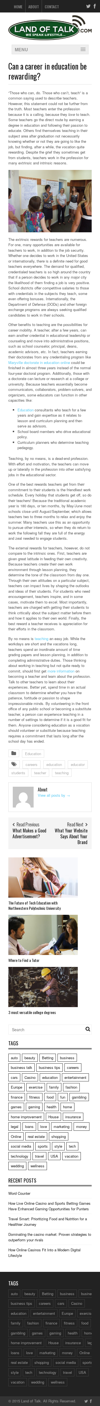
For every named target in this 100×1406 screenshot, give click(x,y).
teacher (40, 772)
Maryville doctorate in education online (39, 362)
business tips (49, 1067)
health (51, 1106)
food (50, 1097)
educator (78, 764)
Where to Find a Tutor (23, 960)
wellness (37, 1165)
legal (14, 1126)
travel (39, 1156)
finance (16, 1097)
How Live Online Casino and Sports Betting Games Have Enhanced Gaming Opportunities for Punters (49, 1206)
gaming (34, 1106)
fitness (34, 1097)
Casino (30, 1077)
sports (43, 1146)
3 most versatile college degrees (32, 1012)
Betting (47, 1057)
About (33, 6)
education (54, 764)
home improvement (26, 1116)
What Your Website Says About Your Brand (71, 836)
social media (21, 1146)
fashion (71, 1087)
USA (54, 1156)
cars (14, 1077)
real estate (36, 1136)
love (43, 1126)
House (53, 1116)
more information (61, 671)
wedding (17, 1165)
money (81, 1126)
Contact (52, 6)
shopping (58, 1136)
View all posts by (54, 795)
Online (16, 1136)
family (54, 1087)
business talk (21, 1067)
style (58, 1146)
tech (72, 1146)
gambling (79, 1097)
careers (32, 764)
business (67, 1057)
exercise (35, 1087)
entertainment (75, 1077)
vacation (71, 1156)
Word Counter (19, 1193)
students (18, 772)
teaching (41, 638)
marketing (61, 1126)
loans (29, 1126)
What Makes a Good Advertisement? (29, 833)
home (67, 1106)
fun (62, 1097)
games (16, 1106)
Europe (16, 1087)
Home (18, 6)
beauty (29, 1057)
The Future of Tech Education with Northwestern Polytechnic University (34, 905)
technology (19, 1156)
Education (26, 409)
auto (14, 1057)
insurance (73, 1116)
